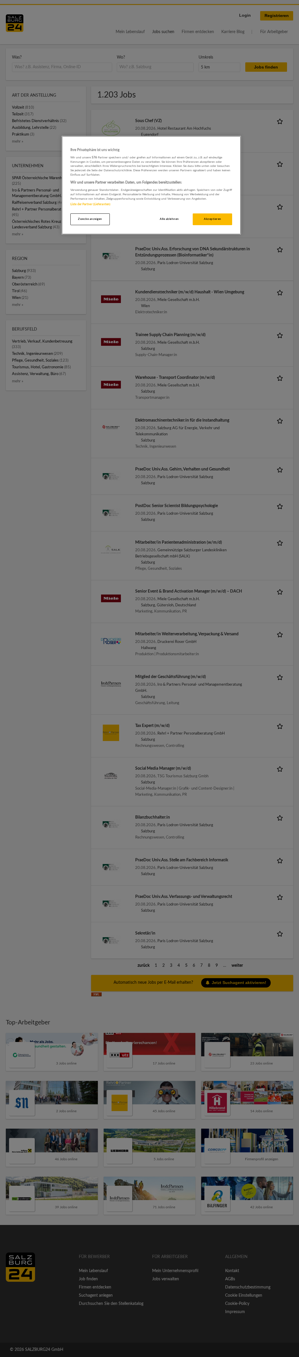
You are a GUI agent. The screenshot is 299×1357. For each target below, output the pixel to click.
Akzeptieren (212, 219)
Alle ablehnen (169, 219)
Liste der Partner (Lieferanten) (90, 204)
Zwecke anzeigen (90, 219)
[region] (151, 185)
